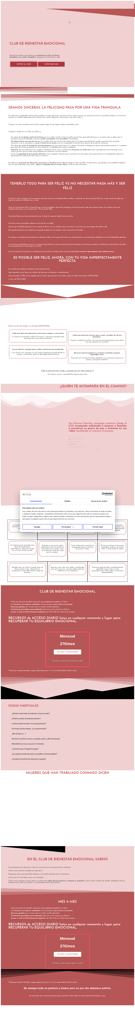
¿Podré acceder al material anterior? (26, 718)
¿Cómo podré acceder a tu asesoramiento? (29, 724)
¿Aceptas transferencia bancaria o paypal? (29, 759)
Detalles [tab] (68, 501)
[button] (67, 713)
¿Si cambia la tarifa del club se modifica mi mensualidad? (34, 754)
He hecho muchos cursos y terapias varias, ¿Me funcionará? (36, 739)
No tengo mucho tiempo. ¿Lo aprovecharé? (29, 729)
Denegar (37, 527)
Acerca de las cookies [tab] (99, 501)
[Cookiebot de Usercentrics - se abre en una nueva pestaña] (103, 494)
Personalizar (66, 527)
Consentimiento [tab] (36, 501)
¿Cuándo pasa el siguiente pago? (25, 749)
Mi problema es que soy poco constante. (28, 744)
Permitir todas (98, 527)
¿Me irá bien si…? (19, 734)
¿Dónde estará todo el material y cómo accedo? (31, 713)
